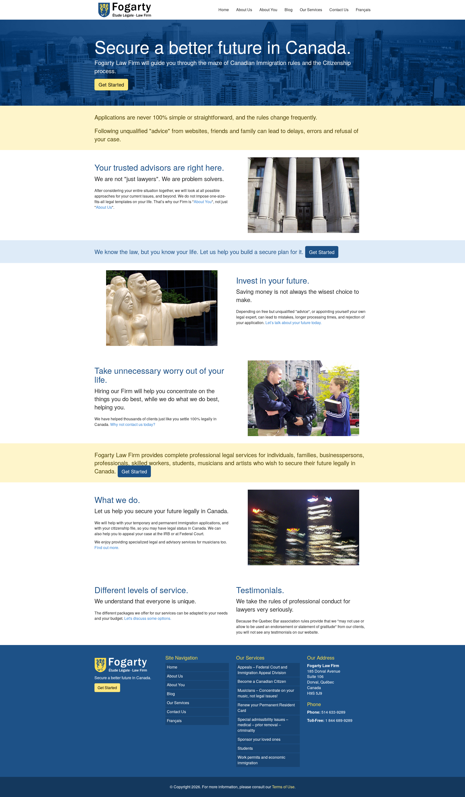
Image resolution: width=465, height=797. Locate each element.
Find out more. (106, 547)
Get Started (321, 251)
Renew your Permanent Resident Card (266, 707)
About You (268, 9)
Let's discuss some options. (147, 618)
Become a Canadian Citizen (262, 681)
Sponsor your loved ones (259, 739)
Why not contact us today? (132, 424)
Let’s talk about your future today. (293, 322)
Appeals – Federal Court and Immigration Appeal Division (262, 669)
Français (363, 9)
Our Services (311, 9)
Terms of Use (283, 786)
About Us (244, 9)
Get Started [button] (111, 84)
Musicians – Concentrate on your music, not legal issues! (266, 693)
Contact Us (339, 9)
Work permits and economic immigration (261, 759)
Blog (289, 9)
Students (245, 748)
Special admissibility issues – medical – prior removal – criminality (263, 725)
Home (223, 9)
